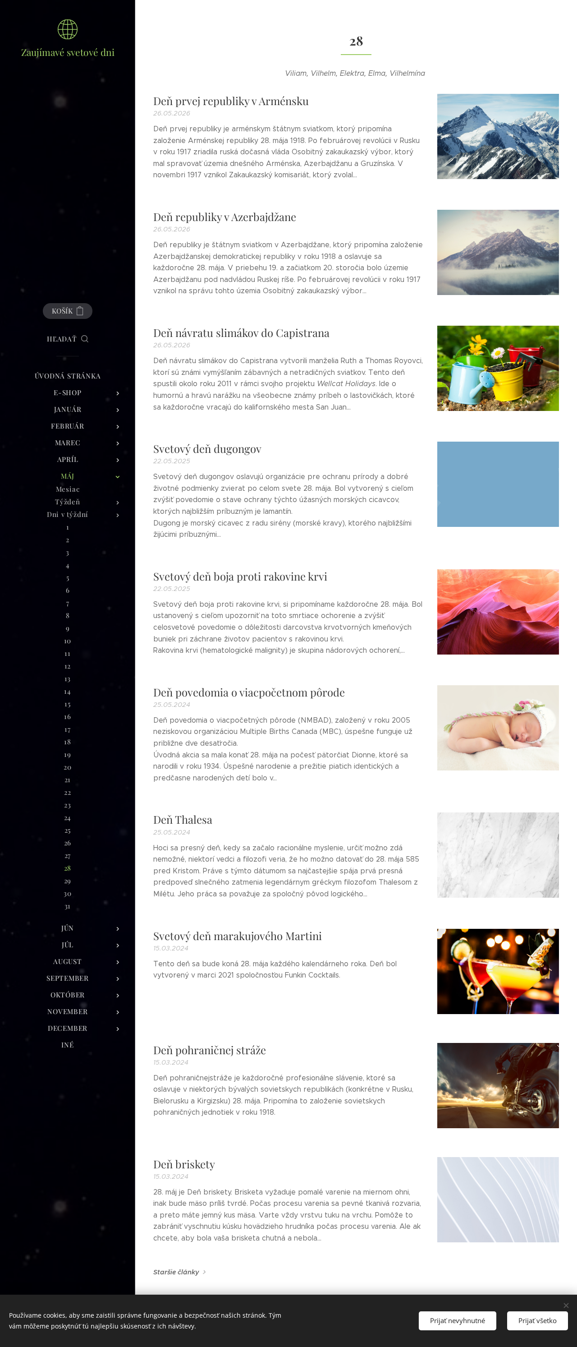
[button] (67, 338)
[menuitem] (68, 376)
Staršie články (176, 1272)
